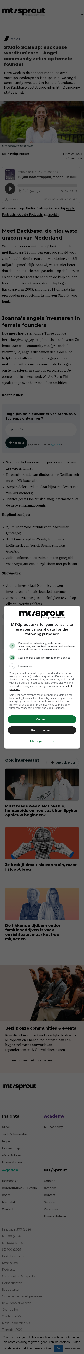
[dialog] (42, 677)
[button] (42, 666)
